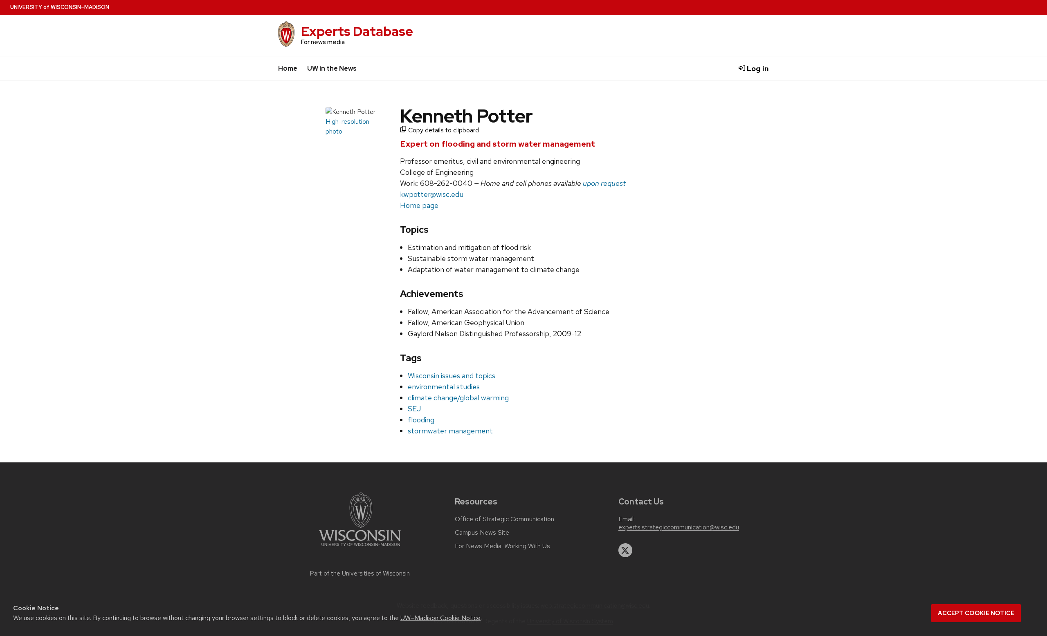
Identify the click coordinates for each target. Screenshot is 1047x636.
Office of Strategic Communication (504, 519)
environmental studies (444, 386)
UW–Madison (59, 7)
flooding (421, 419)
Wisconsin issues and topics (451, 375)
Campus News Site (482, 533)
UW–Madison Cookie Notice (440, 618)
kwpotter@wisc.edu (431, 194)
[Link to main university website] (360, 547)
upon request (604, 183)
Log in (757, 68)
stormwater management (450, 430)
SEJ (414, 408)
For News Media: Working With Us (502, 546)
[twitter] (625, 550)
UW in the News (332, 68)
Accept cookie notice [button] (976, 613)
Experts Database (357, 31)
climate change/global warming (458, 397)
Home (287, 68)
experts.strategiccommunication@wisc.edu (678, 527)
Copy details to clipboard (443, 130)
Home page (419, 205)
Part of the (360, 573)
